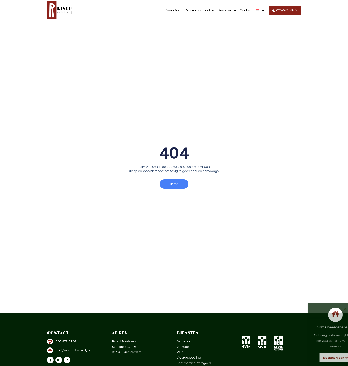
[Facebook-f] (50, 360)
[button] (342, 309)
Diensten (224, 10)
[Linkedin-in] (67, 360)
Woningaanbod (197, 10)
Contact (246, 10)
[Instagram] (58, 360)
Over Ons (172, 10)
